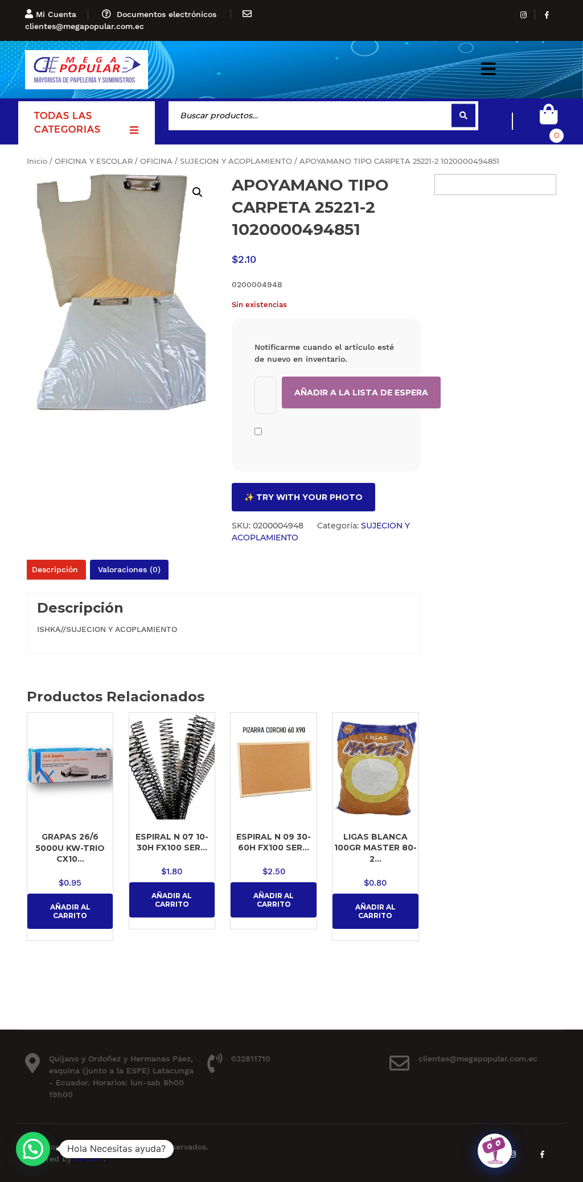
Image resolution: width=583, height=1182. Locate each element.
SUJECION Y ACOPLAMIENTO (236, 161)
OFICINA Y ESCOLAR (94, 161)
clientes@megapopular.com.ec (84, 26)
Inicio (37, 161)
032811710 (250, 1058)
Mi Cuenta (56, 14)
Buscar (463, 115)
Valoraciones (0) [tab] (129, 569)
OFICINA (156, 161)
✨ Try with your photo (303, 497)
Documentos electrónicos (166, 14)
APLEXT (89, 1158)
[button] (488, 69)
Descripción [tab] (55, 569)
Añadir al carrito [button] (70, 911)
